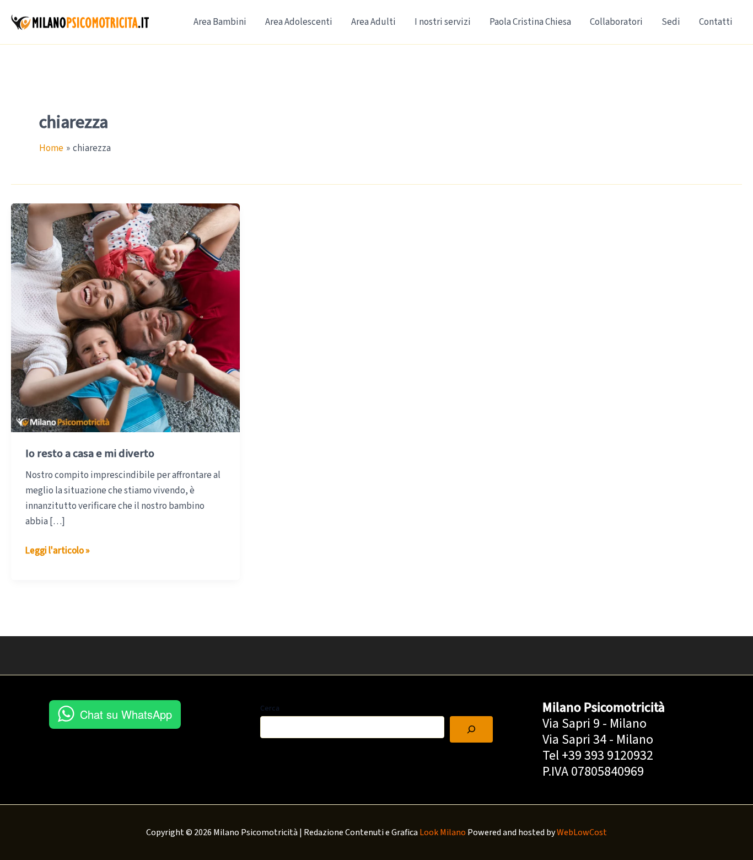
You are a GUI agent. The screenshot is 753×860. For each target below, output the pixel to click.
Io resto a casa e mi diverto (89, 453)
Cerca (269, 708)
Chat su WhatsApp (126, 714)
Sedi (670, 22)
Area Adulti (373, 22)
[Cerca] (471, 729)
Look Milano (442, 832)
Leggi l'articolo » (57, 551)
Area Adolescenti (298, 22)
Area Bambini (219, 22)
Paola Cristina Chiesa (530, 22)
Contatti (716, 22)
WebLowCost (582, 832)
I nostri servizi (443, 22)
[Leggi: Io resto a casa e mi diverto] (125, 317)
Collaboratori (616, 22)
